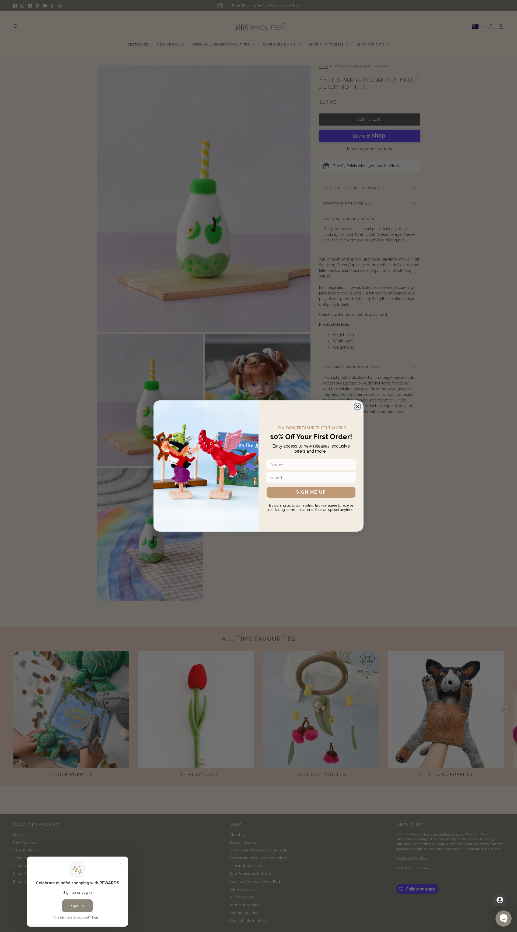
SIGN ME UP (311, 492)
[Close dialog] (357, 406)
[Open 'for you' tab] (499, 899)
